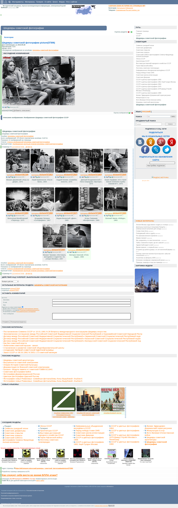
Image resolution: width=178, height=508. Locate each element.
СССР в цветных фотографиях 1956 (148, 79)
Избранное (129, 8)
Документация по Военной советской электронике (26, 367)
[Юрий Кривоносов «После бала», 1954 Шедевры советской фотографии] (42, 172)
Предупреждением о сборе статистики (11, 498)
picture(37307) (14, 290)
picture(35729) (17, 174)
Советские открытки (143, 50)
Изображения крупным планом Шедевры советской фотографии (38, 144)
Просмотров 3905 (44, 215)
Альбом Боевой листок (112, 413)
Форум (62, 2)
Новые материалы (145, 221)
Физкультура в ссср (142, 97)
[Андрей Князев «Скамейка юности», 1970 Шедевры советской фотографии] (67, 172)
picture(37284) (115, 174)
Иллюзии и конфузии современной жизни (153, 260)
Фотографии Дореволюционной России (21, 374)
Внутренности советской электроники (20, 362)
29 (27, 147)
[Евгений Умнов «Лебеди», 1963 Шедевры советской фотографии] (116, 211)
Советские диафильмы (144, 48)
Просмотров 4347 (81, 252)
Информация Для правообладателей (11, 503)
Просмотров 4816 (44, 177)
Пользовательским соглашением (35, 490)
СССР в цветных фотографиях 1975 (148, 86)
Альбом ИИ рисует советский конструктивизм (88, 414)
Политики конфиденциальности (29, 310)
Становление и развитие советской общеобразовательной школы (33, 348)
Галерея (39, 2)
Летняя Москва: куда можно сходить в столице (154, 224)
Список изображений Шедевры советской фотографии (28, 142)
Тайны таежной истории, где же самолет (152, 242)
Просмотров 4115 (93, 177)
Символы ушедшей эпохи (145, 45)
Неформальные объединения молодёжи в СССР (153, 70)
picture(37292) (79, 250)
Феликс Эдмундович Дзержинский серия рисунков (153, 95)
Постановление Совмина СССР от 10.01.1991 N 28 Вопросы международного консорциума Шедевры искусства (54, 332)
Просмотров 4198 (14, 107)
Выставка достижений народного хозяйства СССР (153, 63)
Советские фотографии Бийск (17, 372)
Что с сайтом (71, 2)
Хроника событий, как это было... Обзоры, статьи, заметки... (43, 460)
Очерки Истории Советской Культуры (20, 365)
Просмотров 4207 (118, 215)
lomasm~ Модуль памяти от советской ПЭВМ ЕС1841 (28, 369)
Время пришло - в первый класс (150, 247)
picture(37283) (91, 174)
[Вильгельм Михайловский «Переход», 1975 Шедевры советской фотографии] (18, 211)
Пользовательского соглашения (26, 311)
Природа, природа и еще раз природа (152, 262)
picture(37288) (91, 213)
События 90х (43, 463)
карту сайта (40, 480)
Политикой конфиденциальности (9, 493)
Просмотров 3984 (20, 215)
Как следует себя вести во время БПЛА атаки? (30, 475)
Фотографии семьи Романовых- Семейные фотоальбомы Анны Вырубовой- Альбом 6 (42, 379)
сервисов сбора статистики (101, 505)
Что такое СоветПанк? (146, 462)
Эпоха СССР (140, 59)
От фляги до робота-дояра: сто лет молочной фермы (155, 250)
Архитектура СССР (142, 61)
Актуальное (121, 8)
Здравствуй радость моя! (147, 245)
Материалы (30, 2)
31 (31, 147)
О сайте (48, 2)
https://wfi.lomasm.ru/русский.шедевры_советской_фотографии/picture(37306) (44, 468)
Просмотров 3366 (93, 215)
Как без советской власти (15, 343)
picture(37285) (17, 213)
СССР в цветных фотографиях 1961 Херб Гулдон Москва (156, 82)
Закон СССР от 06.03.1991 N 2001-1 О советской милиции (30, 352)
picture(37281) (42, 174)
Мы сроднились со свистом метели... (151, 240)
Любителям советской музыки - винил (20, 345)
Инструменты (18, 2)
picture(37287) (66, 213)
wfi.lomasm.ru (110, 486)
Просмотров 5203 (118, 177)
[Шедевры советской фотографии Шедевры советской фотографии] (38, 105)
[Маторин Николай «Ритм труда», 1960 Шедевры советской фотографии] (79, 247)
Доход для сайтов (145, 180)
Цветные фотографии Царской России (21, 376)
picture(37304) (15, 288)
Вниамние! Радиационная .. (9, 462)
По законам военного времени (149, 235)
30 (29, 147)
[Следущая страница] (133, 205)
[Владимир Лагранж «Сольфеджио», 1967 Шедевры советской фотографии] (42, 211)
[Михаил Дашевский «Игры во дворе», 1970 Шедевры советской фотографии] (18, 172)
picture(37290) (54, 250)
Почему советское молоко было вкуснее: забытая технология (153, 254)
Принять (110, 505)
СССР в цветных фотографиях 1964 (148, 84)
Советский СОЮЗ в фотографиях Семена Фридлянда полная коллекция (154, 55)
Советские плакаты (142, 52)
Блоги (55, 2)
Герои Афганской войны (144, 66)
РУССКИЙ (146, 112)
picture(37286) (42, 213)
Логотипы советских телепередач (147, 68)
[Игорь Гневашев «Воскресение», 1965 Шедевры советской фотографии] (91, 211)
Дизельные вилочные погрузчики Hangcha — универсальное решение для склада (151, 228)
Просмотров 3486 (69, 215)
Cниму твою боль (144, 231)
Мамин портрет (144, 238)
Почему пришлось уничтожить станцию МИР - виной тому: (128, 460)
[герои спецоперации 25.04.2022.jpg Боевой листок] (113, 411)
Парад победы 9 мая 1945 (145, 72)
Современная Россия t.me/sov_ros (128, 10)
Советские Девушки (143, 77)
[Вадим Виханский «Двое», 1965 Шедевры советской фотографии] (67, 211)
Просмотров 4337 (69, 177)
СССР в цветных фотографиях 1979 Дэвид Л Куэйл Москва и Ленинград (154, 89)
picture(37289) (115, 213)
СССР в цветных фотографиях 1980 (148, 93)
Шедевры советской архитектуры (147, 102)
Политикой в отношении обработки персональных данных (16, 495)
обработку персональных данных (28, 308)
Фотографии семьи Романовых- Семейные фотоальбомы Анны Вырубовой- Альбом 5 (42, 381)
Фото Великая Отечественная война (148, 100)
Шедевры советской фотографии (151, 105)
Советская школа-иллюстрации (147, 75)
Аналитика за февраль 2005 (148, 258)
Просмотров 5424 (20, 177)
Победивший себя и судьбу (148, 233)
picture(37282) (66, 174)
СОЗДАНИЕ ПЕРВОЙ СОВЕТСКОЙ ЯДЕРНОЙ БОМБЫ (28, 350)
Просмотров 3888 (56, 252)
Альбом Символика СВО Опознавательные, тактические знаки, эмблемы (64, 415)
